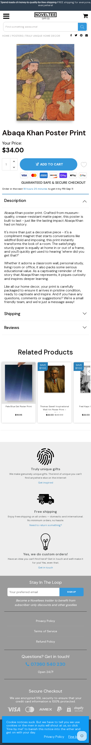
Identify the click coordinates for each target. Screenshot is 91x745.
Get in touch (45, 567)
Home (6, 36)
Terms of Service (45, 631)
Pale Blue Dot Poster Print (19, 406)
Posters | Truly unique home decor (36, 36)
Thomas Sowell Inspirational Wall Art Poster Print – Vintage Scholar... (54, 408)
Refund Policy (45, 641)
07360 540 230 (48, 664)
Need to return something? (45, 525)
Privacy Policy (45, 621)
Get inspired (45, 482)
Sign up (71, 592)
